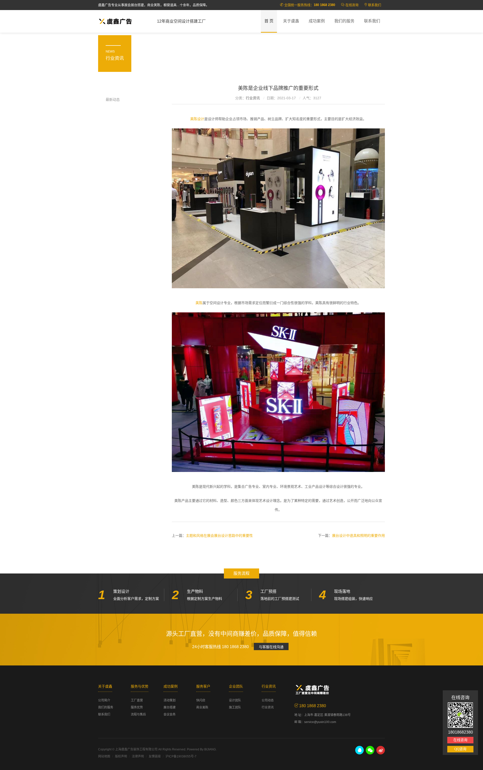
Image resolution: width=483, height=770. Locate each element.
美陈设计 (197, 119)
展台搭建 (170, 707)
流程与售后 (138, 714)
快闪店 (200, 700)
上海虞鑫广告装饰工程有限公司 (136, 749)
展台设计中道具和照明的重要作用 (358, 536)
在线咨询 (351, 5)
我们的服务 (344, 21)
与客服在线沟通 (271, 647)
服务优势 (137, 707)
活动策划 (170, 700)
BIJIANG (210, 749)
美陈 (199, 303)
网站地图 (104, 756)
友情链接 (155, 756)
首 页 (268, 21)
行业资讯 (253, 98)
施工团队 (235, 707)
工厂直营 (137, 700)
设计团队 (235, 700)
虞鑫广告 (123, 21)
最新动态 (113, 100)
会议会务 (170, 714)
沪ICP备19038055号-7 (181, 756)
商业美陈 (202, 707)
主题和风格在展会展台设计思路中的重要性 (219, 536)
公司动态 (268, 700)
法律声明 (138, 756)
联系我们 (374, 5)
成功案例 (317, 21)
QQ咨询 (460, 749)
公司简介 (104, 700)
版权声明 (121, 756)
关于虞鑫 (291, 21)
